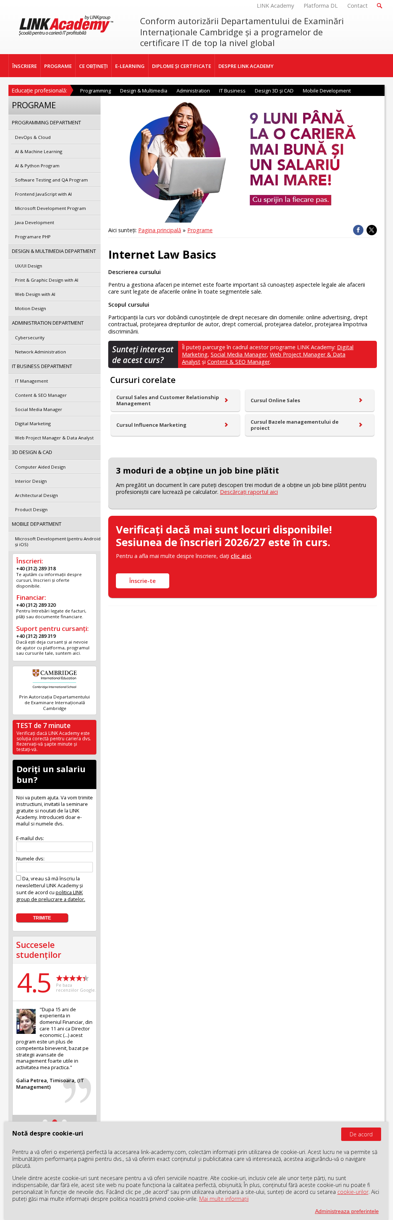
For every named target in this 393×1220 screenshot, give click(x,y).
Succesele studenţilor (38, 949)
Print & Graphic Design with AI (46, 280)
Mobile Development (327, 90)
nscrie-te (142, 580)
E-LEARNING (130, 66)
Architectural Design (36, 495)
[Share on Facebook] (358, 230)
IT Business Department (42, 366)
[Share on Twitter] (372, 230)
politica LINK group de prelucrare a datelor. (50, 896)
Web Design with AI (35, 294)
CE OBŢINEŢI (93, 66)
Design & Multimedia (143, 90)
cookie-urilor (352, 1191)
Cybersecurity (30, 337)
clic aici (241, 556)
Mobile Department (36, 523)
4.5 (33, 982)
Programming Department (46, 122)
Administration (193, 90)
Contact (357, 5)
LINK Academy (275, 5)
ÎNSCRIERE (24, 66)
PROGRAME (58, 66)
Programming (95, 90)
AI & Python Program (37, 165)
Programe (200, 230)
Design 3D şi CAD (274, 90)
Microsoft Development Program (50, 208)
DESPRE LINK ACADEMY (246, 66)
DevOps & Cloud (33, 137)
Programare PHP (33, 236)
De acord (361, 1134)
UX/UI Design (28, 266)
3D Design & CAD (32, 452)
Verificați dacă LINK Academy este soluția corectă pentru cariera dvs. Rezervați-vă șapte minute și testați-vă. (54, 741)
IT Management (31, 381)
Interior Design (31, 481)
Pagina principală (159, 230)
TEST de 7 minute (43, 725)
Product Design (31, 509)
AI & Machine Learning (38, 151)
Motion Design (30, 308)
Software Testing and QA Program (51, 180)
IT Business (232, 90)
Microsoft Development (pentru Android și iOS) (58, 541)
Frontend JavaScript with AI (43, 194)
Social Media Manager (239, 354)
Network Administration (40, 352)
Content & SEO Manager (238, 361)
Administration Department (48, 322)
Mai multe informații (224, 1198)
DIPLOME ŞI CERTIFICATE (181, 66)
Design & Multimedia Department (54, 251)
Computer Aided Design (40, 467)
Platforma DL (321, 5)
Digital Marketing (33, 423)
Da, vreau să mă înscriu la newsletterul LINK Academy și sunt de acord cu (50, 889)
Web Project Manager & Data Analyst (54, 438)
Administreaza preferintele (347, 1211)
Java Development (34, 222)
